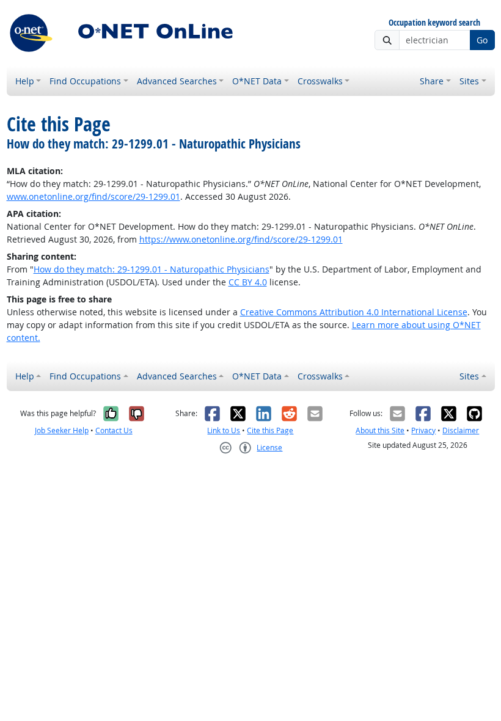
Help (24, 81)
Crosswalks (320, 81)
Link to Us (223, 430)
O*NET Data (257, 81)
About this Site (380, 430)
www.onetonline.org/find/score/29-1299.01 (93, 196)
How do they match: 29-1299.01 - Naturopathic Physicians (151, 269)
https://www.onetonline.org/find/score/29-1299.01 (241, 239)
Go (482, 40)
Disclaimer (460, 430)
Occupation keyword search (434, 23)
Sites (469, 81)
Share (432, 81)
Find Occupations (85, 81)
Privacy (423, 430)
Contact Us (114, 430)
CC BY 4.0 (248, 282)
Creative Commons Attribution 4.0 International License (353, 312)
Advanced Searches (177, 81)
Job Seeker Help (62, 430)
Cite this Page (270, 430)
